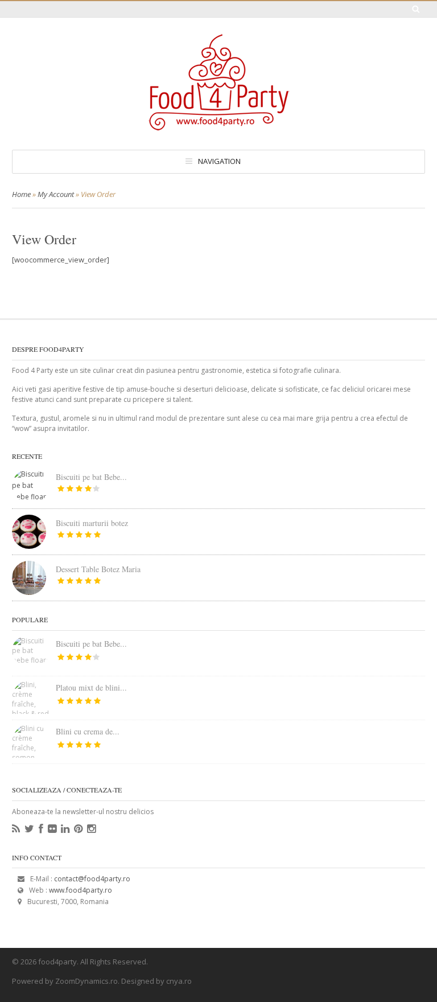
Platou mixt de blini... (91, 687)
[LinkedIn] (65, 829)
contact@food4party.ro (92, 879)
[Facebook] (41, 829)
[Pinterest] (78, 829)
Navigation (219, 161)
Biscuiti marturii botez (92, 523)
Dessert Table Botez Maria (98, 569)
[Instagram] (91, 829)
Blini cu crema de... (87, 731)
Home (21, 194)
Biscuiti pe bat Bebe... (91, 476)
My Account (56, 194)
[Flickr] (52, 829)
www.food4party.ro (80, 890)
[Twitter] (29, 829)
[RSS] (16, 829)
